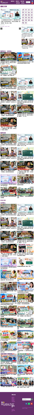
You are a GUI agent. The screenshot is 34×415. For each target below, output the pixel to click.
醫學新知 (12, 1)
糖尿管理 (3, 26)
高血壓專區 (13, 401)
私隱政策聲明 (13, 411)
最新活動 (22, 1)
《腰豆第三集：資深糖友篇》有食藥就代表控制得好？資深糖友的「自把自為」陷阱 (28, 47)
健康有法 (17, 1)
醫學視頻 (18, 3)
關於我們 (13, 409)
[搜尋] (32, 399)
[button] (1, 29)
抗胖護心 (23, 3)
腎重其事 (6, 26)
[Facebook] (32, 1)
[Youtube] (32, 3)
